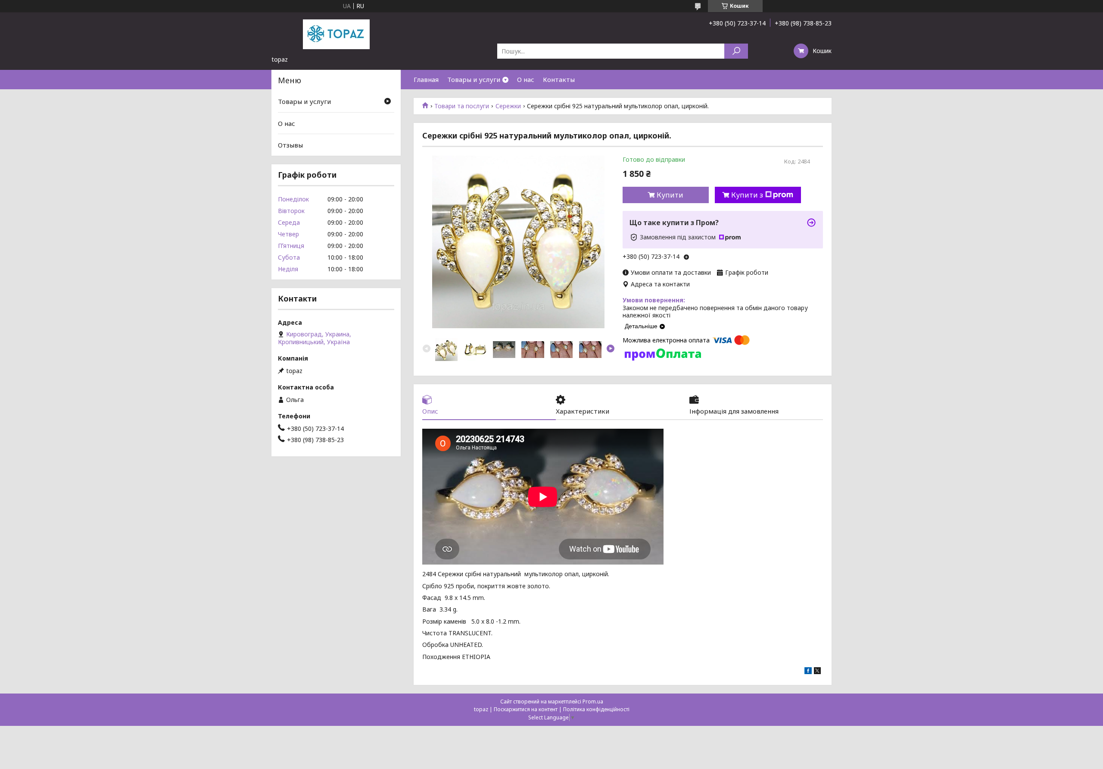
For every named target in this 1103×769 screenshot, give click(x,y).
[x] (817, 672)
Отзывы (290, 145)
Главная (426, 79)
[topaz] (336, 34)
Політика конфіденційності (596, 709)
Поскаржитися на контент (526, 709)
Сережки (508, 106)
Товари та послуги (461, 106)
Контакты (559, 79)
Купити (670, 195)
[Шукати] (736, 51)
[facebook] (808, 672)
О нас (525, 79)
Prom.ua (593, 701)
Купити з (747, 195)
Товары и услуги (473, 79)
